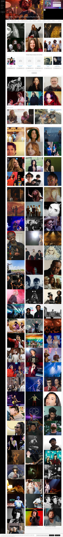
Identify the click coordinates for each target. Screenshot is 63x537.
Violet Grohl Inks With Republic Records (31, 526)
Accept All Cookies (57, 535)
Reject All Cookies (51, 535)
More (59, 20)
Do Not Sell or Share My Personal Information (42, 535)
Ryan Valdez (57, 65)
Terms (3, 529)
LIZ (11, 65)
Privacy (1, 529)
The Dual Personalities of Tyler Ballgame (50, 526)
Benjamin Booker (48, 65)
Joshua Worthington (20, 65)
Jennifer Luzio (39, 65)
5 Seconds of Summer (29, 65)
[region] (31, 535)
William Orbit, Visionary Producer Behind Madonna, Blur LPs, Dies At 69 (24, 16)
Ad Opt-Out (2, 530)
